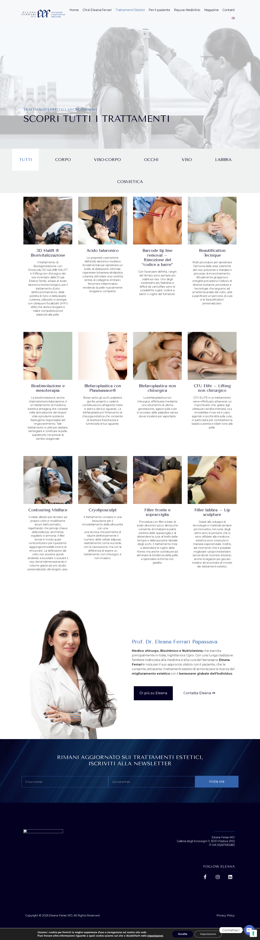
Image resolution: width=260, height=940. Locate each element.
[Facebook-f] (205, 876)
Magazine (211, 10)
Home (74, 10)
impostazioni (155, 936)
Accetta (182, 934)
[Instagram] (217, 876)
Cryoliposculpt (103, 510)
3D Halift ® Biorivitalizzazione (48, 253)
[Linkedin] (230, 876)
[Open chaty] (249, 930)
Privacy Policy (225, 915)
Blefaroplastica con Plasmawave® (102, 388)
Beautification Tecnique (212, 253)
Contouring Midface (47, 510)
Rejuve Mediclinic (187, 10)
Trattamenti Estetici (130, 10)
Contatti (229, 10)
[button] (153, 693)
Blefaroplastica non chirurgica (157, 388)
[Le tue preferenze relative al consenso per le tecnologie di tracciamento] (253, 933)
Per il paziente (159, 10)
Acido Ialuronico (102, 250)
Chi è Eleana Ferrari (97, 10)
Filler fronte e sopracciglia (157, 512)
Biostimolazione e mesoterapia (48, 388)
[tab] (25, 160)
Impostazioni (208, 934)
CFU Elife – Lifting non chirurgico (212, 388)
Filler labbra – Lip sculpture (212, 512)
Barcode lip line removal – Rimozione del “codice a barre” (157, 257)
